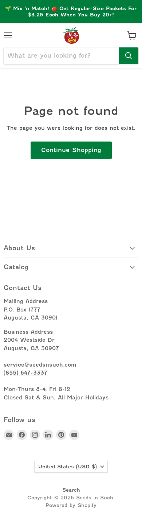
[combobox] (61, 55)
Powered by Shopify (71, 505)
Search (71, 490)
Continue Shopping (71, 150)
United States (67, 466)
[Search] (128, 55)
